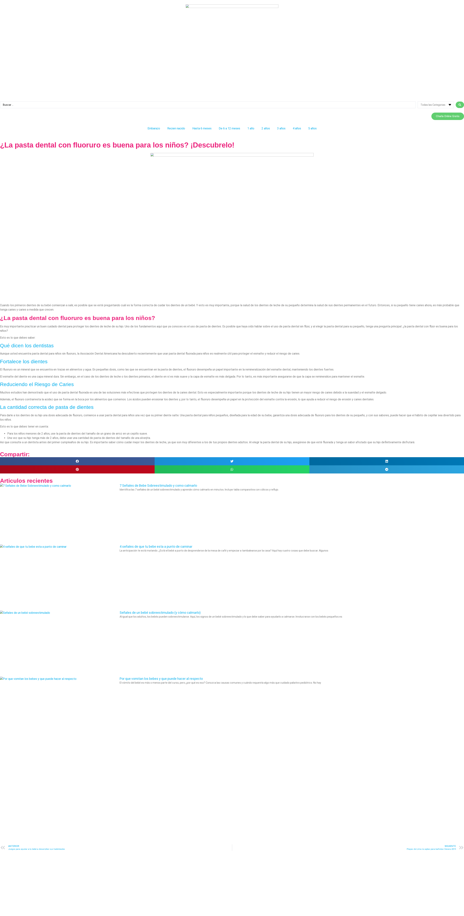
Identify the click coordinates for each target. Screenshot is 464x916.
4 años (297, 128)
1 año (250, 128)
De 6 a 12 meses (229, 128)
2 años (266, 128)
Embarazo (154, 128)
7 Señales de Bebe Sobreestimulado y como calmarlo (158, 485)
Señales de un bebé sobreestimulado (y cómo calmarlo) (160, 612)
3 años (281, 128)
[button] (77, 461)
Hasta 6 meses (202, 128)
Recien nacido (176, 128)
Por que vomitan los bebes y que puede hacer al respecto (161, 679)
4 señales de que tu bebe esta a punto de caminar (156, 546)
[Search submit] (460, 105)
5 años (312, 128)
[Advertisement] (109, 277)
